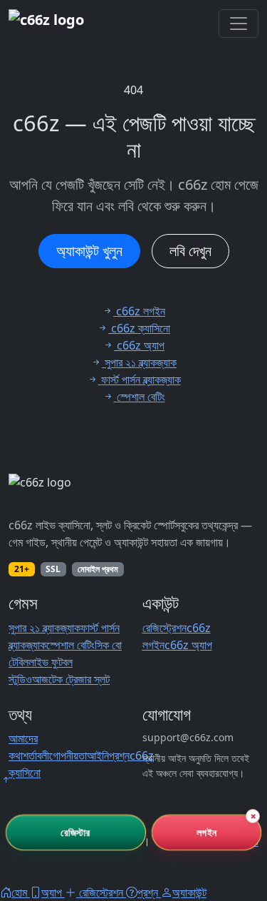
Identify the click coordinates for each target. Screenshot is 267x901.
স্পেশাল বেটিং (70, 645)
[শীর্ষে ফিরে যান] (5, 779)
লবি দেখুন (190, 250)
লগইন (206, 832)
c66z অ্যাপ (188, 645)
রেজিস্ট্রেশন (164, 628)
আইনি (98, 755)
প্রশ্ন (119, 755)
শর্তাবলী (36, 755)
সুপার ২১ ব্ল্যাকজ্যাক (44, 628)
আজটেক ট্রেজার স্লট (71, 679)
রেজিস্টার (75, 832)
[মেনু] (238, 23)
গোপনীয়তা (68, 755)
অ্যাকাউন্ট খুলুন (89, 250)
